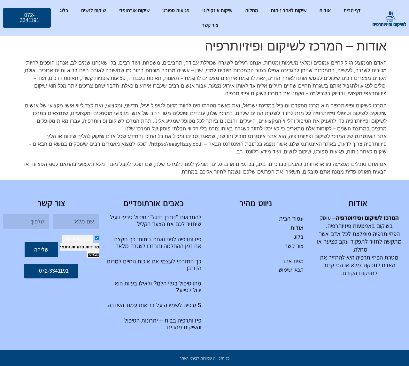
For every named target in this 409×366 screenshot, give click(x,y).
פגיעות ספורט (175, 10)
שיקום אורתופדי (134, 10)
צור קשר (210, 25)
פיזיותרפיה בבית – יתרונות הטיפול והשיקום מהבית (162, 324)
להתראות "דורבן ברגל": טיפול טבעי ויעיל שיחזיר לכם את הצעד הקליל (155, 220)
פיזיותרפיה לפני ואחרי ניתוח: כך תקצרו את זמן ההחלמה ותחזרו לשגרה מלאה (157, 242)
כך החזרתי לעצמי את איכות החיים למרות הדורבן (154, 264)
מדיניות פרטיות (84, 246)
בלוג (64, 10)
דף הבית (352, 10)
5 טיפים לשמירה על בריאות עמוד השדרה (154, 305)
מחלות (251, 10)
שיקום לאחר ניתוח (288, 10)
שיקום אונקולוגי (217, 10)
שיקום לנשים (93, 10)
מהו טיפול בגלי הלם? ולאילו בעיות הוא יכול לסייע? (158, 286)
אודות (325, 10)
